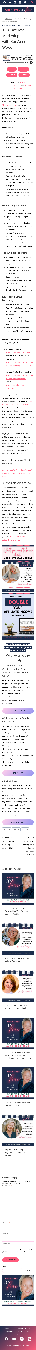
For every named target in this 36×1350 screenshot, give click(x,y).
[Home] (3, 19)
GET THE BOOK (18, 711)
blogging (16, 829)
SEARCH (28, 1270)
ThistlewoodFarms (10, 105)
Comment (7, 1186)
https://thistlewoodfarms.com (18, 352)
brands (25, 829)
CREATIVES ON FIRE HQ (22, 1328)
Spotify (23, 69)
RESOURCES (9, 1331)
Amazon (24, 75)
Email (6, 1233)
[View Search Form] (32, 2)
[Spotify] (25, 2)
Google (12, 75)
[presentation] (18, 889)
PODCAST (28, 25)
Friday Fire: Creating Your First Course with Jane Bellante (28, 846)
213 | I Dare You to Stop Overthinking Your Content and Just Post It (16, 911)
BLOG (20, 1331)
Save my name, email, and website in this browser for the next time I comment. (19, 1252)
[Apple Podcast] (20, 2)
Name (6, 1223)
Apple (11, 69)
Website (6, 1244)
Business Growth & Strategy (12, 25)
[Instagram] (15, 2)
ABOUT (28, 1331)
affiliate (6, 829)
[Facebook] (4, 2)
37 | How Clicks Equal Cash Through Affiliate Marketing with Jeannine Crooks (17, 473)
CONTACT (18, 1334)
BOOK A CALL (18, 822)
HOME (7, 1328)
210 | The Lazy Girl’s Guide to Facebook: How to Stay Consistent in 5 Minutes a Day (18, 1055)
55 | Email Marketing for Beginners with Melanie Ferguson (15, 1152)
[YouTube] (9, 2)
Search (5, 1266)
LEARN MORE (18, 773)
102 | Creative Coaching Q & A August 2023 (9, 843)
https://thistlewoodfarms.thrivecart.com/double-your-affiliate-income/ (19, 365)
